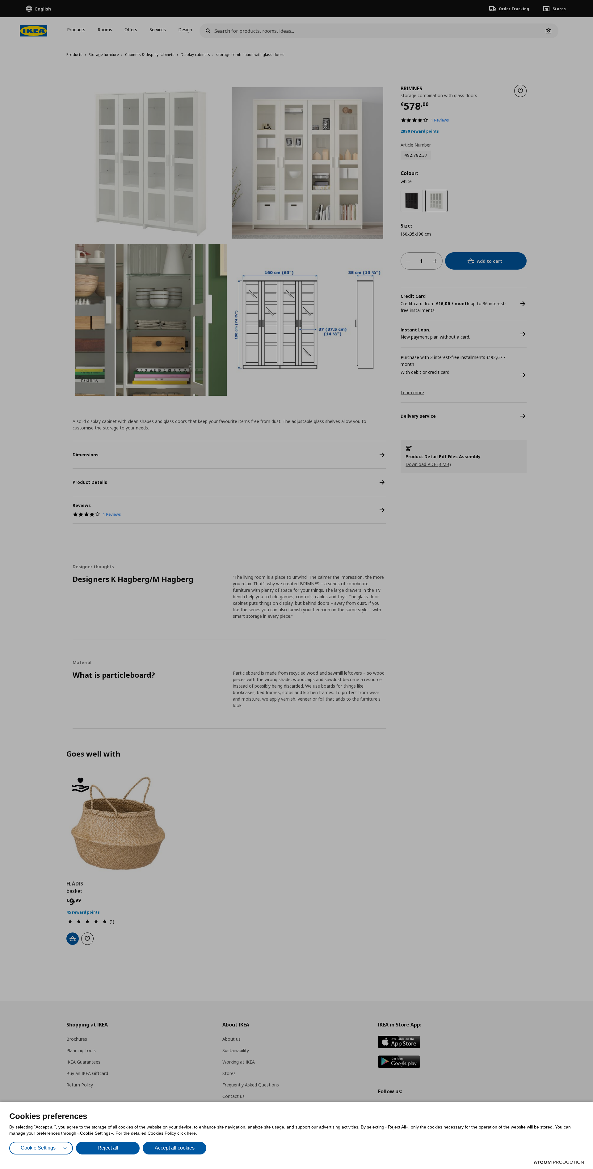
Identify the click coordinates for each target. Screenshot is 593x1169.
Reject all (108, 1147)
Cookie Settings (38, 1147)
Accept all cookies (175, 1147)
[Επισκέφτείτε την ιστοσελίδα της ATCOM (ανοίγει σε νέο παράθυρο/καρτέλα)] (559, 1162)
